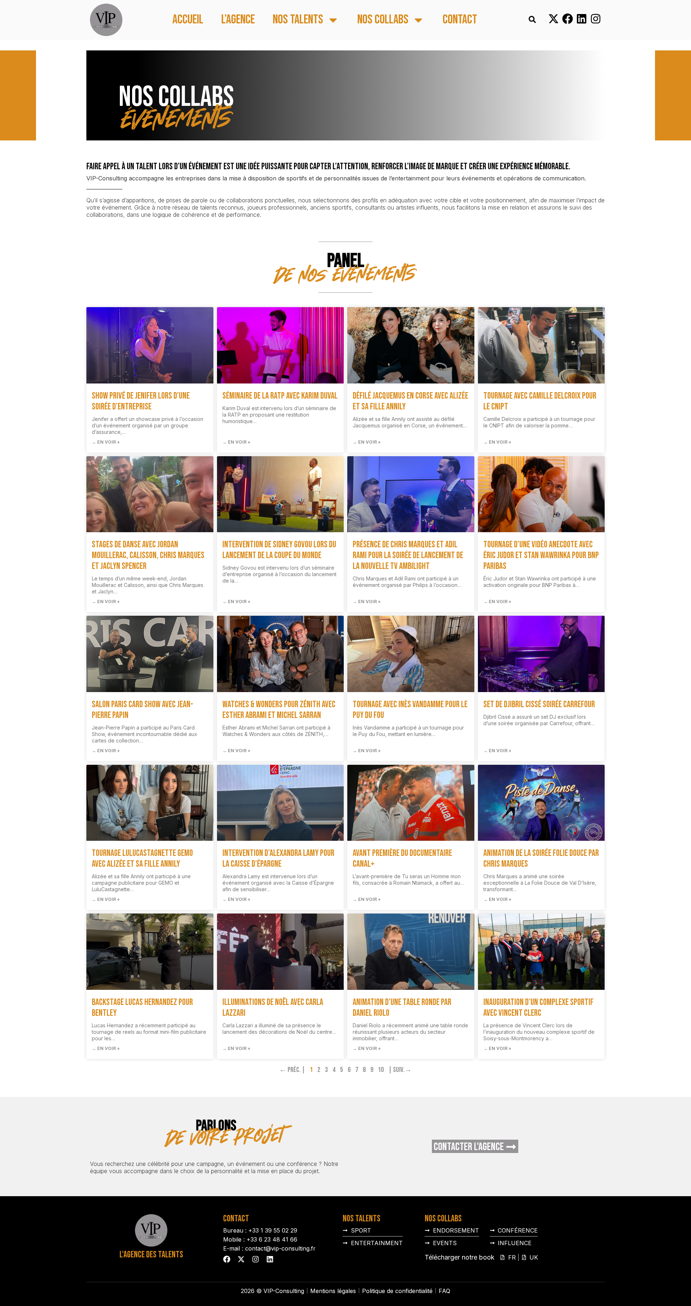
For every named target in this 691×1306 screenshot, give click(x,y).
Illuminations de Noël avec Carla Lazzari (272, 1008)
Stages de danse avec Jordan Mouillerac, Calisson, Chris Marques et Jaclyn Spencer (148, 555)
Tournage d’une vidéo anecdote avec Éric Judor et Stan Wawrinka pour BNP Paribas (541, 555)
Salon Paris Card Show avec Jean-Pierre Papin (142, 710)
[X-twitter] (553, 18)
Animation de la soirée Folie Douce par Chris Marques (541, 859)
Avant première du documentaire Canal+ (402, 859)
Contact (460, 20)
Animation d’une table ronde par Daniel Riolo (402, 1008)
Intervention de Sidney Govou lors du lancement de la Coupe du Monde (279, 550)
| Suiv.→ (400, 1069)
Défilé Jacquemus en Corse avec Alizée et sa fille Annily (410, 401)
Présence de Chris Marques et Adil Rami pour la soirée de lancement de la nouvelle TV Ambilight (408, 555)
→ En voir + (106, 442)
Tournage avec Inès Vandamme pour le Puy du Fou (410, 710)
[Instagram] (595, 18)
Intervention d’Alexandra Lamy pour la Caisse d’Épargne (278, 859)
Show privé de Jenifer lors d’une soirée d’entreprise (141, 401)
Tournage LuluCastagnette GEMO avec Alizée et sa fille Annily (142, 859)
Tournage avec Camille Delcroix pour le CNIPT (539, 401)
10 (381, 1069)
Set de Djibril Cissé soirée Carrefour (539, 704)
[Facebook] (567, 18)
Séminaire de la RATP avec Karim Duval (280, 395)
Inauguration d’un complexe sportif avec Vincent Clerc (538, 1008)
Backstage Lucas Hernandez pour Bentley (142, 1008)
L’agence (238, 20)
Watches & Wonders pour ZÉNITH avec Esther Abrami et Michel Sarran (278, 710)
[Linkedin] (581, 18)
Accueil (187, 20)
